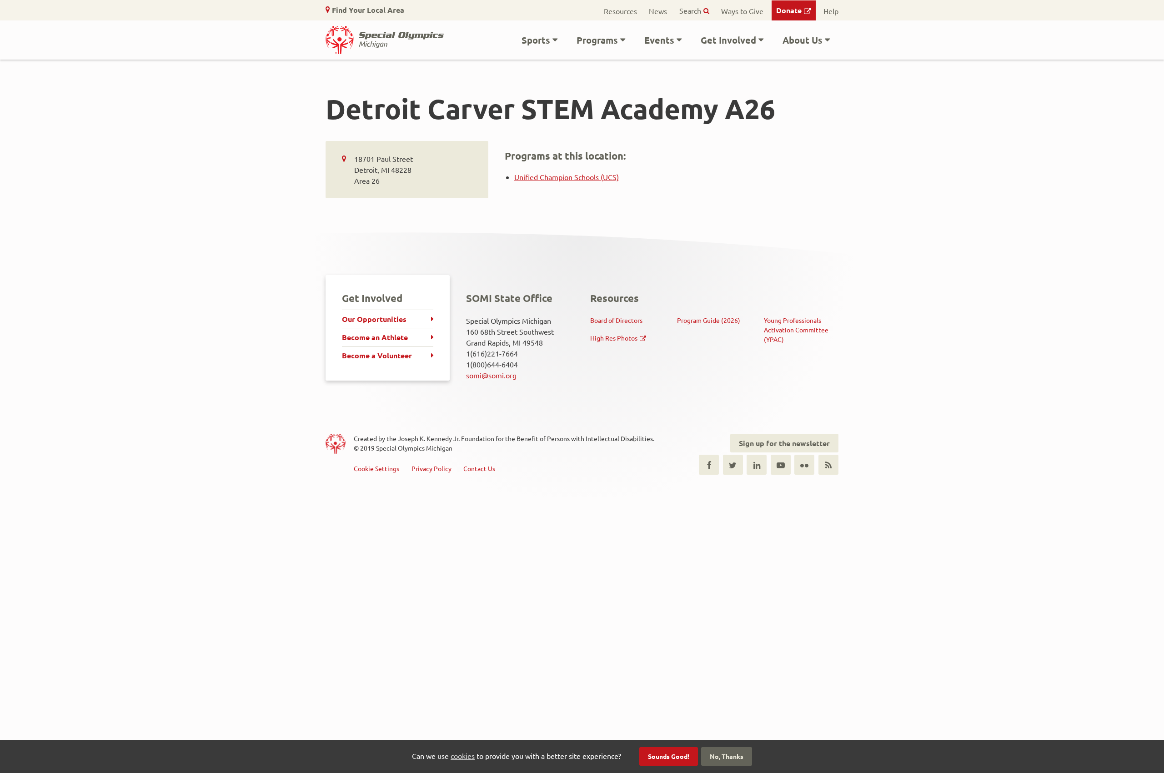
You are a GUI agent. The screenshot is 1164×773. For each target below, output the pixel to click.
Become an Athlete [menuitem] (375, 337)
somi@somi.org (491, 375)
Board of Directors (616, 320)
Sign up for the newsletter (784, 443)
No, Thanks (726, 756)
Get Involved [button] (728, 40)
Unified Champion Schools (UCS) (566, 176)
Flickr (804, 465)
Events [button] (659, 40)
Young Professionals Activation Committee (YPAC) (796, 329)
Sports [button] (536, 40)
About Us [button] (803, 40)
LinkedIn (757, 465)
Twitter (733, 465)
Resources (620, 10)
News (658, 10)
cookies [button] (463, 755)
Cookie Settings (376, 468)
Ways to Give (742, 10)
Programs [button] (597, 40)
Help (830, 10)
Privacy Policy (431, 468)
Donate (789, 10)
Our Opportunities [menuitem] (374, 319)
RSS (828, 465)
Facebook (709, 465)
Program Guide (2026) (708, 320)
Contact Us (479, 468)
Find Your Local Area (368, 10)
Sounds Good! (668, 756)
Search (690, 10)
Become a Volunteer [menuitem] (377, 355)
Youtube (781, 465)
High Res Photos (613, 338)
